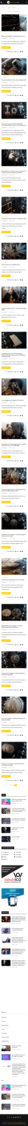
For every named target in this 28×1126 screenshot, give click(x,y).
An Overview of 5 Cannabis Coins (10, 264)
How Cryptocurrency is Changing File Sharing (17, 929)
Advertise (3, 1017)
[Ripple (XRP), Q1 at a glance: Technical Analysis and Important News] (14, 612)
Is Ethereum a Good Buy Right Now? (18, 828)
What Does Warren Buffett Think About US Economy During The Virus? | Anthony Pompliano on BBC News (19, 963)
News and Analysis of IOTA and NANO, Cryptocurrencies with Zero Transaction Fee (13, 124)
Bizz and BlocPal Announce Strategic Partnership (18, 1055)
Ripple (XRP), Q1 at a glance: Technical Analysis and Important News (11, 626)
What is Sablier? (16, 836)
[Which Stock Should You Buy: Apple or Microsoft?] (5, 802)
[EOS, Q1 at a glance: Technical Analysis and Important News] (14, 705)
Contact (3, 1021)
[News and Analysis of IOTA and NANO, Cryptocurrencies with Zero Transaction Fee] (14, 110)
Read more (6, 47)
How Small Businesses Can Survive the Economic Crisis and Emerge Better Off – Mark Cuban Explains (19, 951)
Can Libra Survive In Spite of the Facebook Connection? (19, 819)
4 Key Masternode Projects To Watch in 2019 (13, 218)
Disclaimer (4, 1033)
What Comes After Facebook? (16, 1046)
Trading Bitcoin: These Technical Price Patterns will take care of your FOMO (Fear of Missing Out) (13, 355)
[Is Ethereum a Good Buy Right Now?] (5, 830)
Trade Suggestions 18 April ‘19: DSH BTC (12, 400)
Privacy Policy (5, 1037)
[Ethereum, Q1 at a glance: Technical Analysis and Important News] (14, 521)
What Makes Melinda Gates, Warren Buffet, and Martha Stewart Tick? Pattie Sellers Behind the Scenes (19, 919)
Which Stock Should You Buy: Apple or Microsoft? (19, 800)
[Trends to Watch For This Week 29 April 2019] (14, 66)
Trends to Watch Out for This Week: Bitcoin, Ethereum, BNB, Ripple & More (13, 490)
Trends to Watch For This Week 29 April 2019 (13, 80)
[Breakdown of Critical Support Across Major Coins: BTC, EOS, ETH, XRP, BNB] (14, 430)
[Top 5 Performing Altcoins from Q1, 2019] (14, 566)
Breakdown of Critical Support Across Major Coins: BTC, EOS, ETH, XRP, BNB (13, 444)
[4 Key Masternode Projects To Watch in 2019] (14, 205)
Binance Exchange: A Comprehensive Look (13, 36)
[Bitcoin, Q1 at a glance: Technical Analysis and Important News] (14, 750)
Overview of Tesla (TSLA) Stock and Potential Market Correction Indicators (19, 810)
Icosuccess (5, 38)
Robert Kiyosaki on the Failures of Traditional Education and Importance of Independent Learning (19, 940)
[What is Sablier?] (5, 839)
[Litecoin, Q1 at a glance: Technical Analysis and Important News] (14, 659)
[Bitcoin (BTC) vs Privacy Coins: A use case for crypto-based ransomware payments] (14, 157)
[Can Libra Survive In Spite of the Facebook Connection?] (5, 821)
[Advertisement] (14, 989)
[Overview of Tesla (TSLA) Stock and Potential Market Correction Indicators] (5, 811)
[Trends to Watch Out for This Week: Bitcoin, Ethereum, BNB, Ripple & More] (14, 476)
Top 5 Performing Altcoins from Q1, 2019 (12, 579)
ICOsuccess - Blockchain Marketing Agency (17, 1123)
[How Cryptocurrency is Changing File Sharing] (5, 931)
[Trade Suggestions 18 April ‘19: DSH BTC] (14, 386)
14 (13, 785)
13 (10, 785)
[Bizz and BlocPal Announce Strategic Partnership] (5, 1057)
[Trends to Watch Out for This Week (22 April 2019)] (14, 295)
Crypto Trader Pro (4, 33)
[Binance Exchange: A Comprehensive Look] (14, 22)
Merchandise (4, 1025)
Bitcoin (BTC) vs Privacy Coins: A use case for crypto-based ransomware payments (13, 171)
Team (2, 1029)
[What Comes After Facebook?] (5, 1048)
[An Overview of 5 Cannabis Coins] (14, 251)
